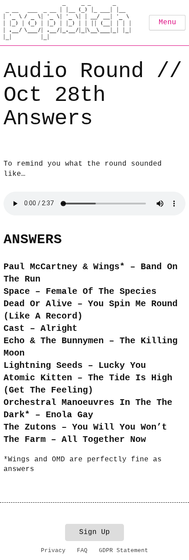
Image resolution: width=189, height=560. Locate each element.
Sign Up (94, 532)
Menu (167, 22)
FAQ (82, 550)
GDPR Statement (123, 550)
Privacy (53, 550)
